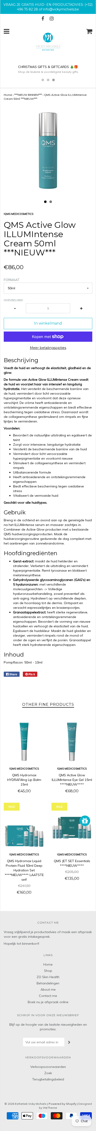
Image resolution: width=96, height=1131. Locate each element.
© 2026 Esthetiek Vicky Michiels (25, 1103)
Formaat (11, 280)
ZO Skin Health (48, 977)
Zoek (48, 1073)
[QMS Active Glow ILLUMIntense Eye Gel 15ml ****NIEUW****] (71, 742)
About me (48, 989)
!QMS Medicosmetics (24, 768)
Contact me (48, 996)
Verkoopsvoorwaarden (48, 1067)
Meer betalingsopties (48, 348)
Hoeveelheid (13, 300)
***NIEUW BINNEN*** (28, 95)
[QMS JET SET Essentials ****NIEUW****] (71, 827)
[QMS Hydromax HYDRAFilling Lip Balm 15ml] (24, 742)
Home (8, 95)
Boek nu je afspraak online (48, 1002)
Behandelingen (48, 983)
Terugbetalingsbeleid (48, 1079)
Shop (48, 971)
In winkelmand (48, 323)
